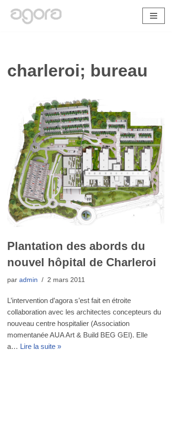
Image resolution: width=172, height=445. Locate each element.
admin (28, 279)
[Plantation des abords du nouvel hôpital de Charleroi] (86, 161)
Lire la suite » (40, 346)
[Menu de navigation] (153, 16)
